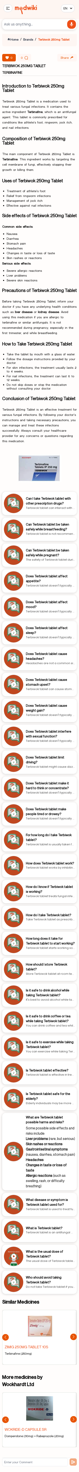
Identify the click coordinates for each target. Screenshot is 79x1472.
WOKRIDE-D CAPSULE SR (26, 1429)
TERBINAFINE (12, 72)
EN (65, 8)
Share (65, 57)
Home (14, 39)
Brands (28, 39)
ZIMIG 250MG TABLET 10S (26, 1347)
